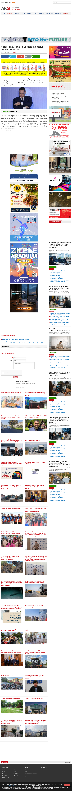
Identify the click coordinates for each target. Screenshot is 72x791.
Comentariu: (9, 363)
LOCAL (17, 13)
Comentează (5, 111)
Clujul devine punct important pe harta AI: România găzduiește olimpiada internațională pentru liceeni (59, 420)
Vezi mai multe (67, 762)
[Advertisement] (36, 25)
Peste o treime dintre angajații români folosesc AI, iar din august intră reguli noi (59, 288)
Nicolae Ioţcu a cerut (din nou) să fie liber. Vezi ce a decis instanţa (16, 341)
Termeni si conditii (29, 769)
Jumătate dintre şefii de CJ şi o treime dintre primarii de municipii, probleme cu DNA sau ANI (22, 342)
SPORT (35, 13)
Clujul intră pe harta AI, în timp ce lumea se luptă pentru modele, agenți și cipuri (59, 373)
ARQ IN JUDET (49, 13)
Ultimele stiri (10, 13)
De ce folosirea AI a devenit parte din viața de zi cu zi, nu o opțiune (59, 329)
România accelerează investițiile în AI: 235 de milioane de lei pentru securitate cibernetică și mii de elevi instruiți (60, 245)
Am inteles (67, 785)
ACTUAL (29, 13)
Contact (26, 776)
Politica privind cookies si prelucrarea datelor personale (31, 772)
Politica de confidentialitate (30, 775)
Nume (11, 357)
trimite (15, 376)
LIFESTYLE (58, 13)
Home (3, 13)
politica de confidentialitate (9, 786)
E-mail (11, 360)
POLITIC (23, 13)
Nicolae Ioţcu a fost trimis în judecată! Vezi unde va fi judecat (15, 339)
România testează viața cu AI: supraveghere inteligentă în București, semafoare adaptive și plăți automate (59, 464)
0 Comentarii (13, 52)
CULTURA (41, 13)
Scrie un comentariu (20, 387)
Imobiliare (65, 13)
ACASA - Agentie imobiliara (5, 778)
